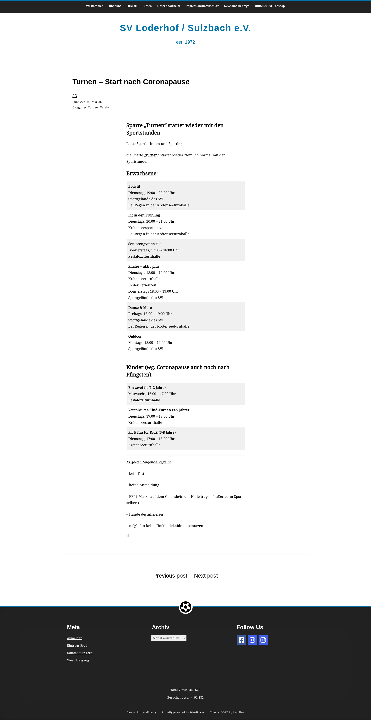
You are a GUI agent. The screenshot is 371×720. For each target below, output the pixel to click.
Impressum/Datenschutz (202, 6)
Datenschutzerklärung (141, 712)
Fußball (132, 6)
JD (74, 96)
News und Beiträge (236, 6)
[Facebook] (241, 640)
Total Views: (179, 690)
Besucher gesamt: (180, 697)
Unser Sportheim (168, 6)
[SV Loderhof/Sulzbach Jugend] (252, 640)
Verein (104, 107)
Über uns (115, 6)
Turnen (147, 6)
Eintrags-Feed (77, 645)
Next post (206, 576)
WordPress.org (78, 660)
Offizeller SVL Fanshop (270, 6)
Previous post (170, 576)
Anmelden (74, 638)
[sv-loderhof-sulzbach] (263, 640)
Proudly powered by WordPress (183, 712)
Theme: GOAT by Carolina (227, 712)
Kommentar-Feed (80, 653)
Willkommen (94, 6)
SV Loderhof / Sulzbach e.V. (185, 28)
